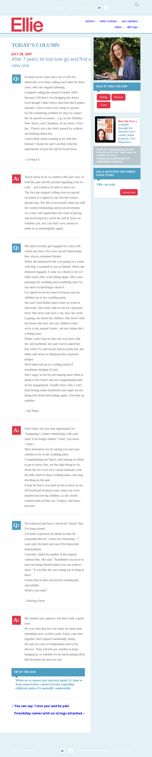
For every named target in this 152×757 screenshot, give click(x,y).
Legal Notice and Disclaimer (93, 750)
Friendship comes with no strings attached (48, 713)
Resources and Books (76, 8)
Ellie (27, 25)
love (103, 104)
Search (137, 5)
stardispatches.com (119, 149)
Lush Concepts (28, 750)
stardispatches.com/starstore (110, 158)
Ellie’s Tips (132, 27)
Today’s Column (108, 21)
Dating (103, 97)
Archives (89, 21)
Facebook (106, 8)
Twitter (99, 8)
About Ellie (59, 8)
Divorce (118, 97)
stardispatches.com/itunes (109, 161)
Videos (117, 27)
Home (48, 8)
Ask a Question (129, 21)
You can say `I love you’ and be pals (41, 706)
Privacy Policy (122, 750)
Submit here (129, 192)
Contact (92, 8)
